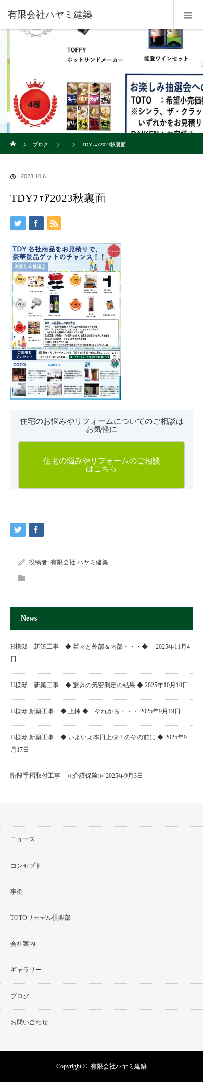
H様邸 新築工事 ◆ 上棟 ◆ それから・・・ (74, 711)
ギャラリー (26, 969)
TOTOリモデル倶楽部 (40, 917)
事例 (16, 891)
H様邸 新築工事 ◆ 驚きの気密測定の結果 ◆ (76, 685)
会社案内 (22, 943)
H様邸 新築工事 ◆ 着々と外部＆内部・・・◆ (82, 646)
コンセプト (26, 865)
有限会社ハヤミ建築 (119, 1066)
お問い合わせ (29, 1022)
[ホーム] (13, 137)
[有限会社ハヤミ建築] (86, 14)
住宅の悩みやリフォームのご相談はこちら (101, 465)
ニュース (22, 839)
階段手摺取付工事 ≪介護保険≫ (57, 775)
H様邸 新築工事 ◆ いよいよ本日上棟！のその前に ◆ (86, 737)
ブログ (40, 144)
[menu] (188, 14)
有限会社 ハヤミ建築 (79, 562)
